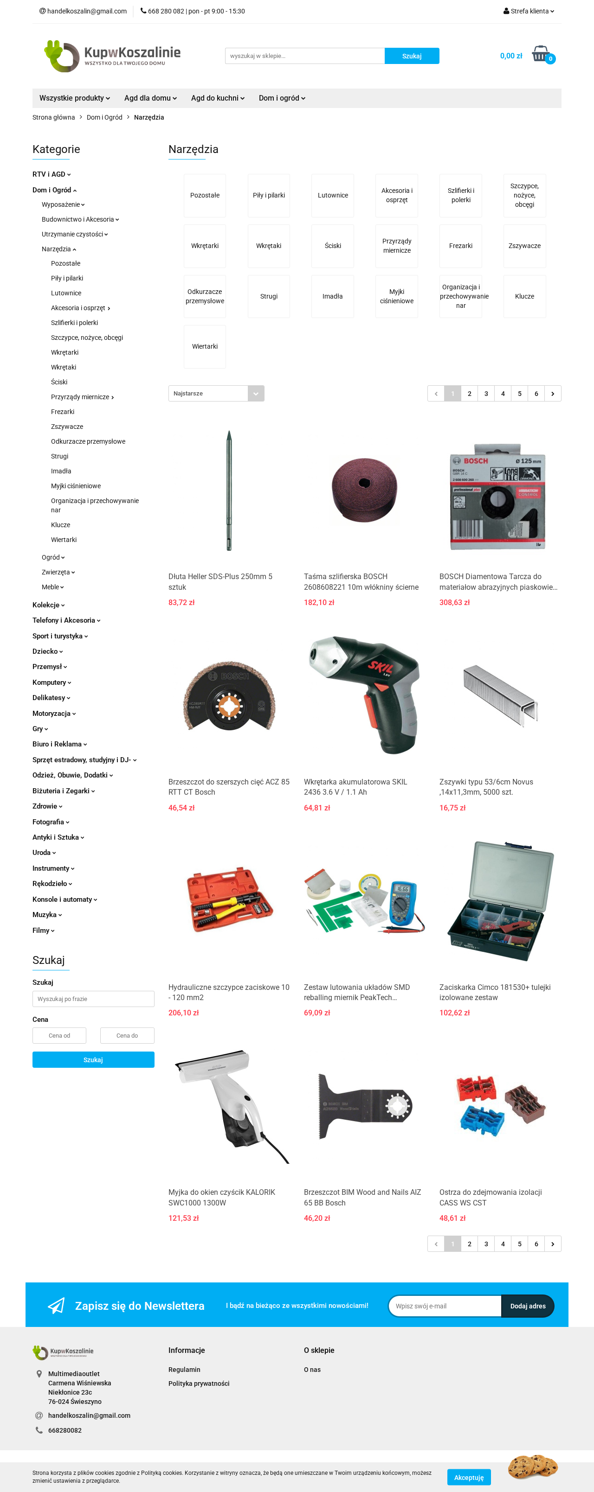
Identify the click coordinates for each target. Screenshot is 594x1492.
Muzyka (45, 915)
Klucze (60, 525)
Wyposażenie (61, 204)
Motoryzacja (52, 713)
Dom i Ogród (52, 190)
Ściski (59, 382)
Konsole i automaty (63, 899)
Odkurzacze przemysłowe (88, 441)
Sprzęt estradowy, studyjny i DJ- (82, 760)
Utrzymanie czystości (73, 234)
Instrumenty (51, 868)
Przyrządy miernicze (80, 397)
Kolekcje (46, 605)
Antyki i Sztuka (56, 837)
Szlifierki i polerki (74, 322)
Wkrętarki (64, 352)
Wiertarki (64, 539)
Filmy (41, 930)
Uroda (42, 852)
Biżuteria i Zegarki (61, 791)
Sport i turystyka (58, 636)
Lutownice (66, 293)
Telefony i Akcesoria (64, 620)
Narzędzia (57, 249)
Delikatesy (49, 698)
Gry (38, 729)
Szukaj (93, 1060)
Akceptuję (469, 1477)
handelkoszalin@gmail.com (89, 1415)
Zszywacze (67, 426)
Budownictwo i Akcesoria (79, 219)
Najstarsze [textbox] (188, 393)
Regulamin (184, 1369)
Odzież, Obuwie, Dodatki (71, 775)
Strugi (59, 456)
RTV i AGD (49, 174)
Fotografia (49, 822)
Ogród (51, 557)
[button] (186, 1351)
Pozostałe (65, 263)
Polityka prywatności (199, 1383)
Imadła (61, 471)
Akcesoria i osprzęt (79, 308)
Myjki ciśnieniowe (76, 486)
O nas (312, 1369)
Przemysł (48, 667)
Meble (51, 587)
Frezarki (62, 411)
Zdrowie (45, 806)
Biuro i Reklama (58, 744)
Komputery (50, 682)
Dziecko (45, 651)
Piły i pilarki (67, 278)
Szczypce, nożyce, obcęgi (87, 337)
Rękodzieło (50, 884)
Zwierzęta (56, 572)
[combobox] (216, 393)
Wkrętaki (63, 367)
